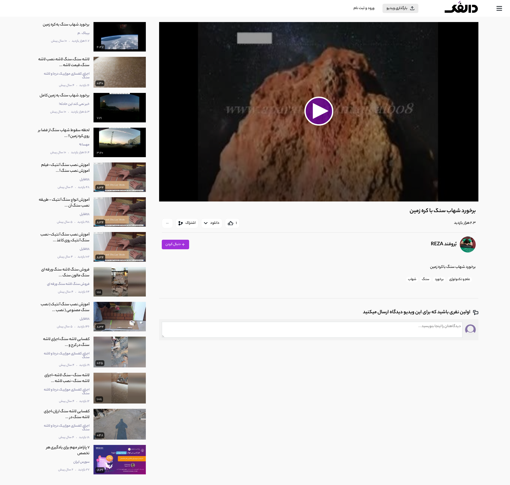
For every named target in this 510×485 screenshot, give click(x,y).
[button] (318, 111)
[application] (318, 111)
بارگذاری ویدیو (396, 8)
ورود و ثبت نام (364, 8)
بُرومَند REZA (444, 244)
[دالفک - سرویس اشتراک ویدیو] (466, 8)
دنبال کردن (173, 244)
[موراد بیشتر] (167, 223)
